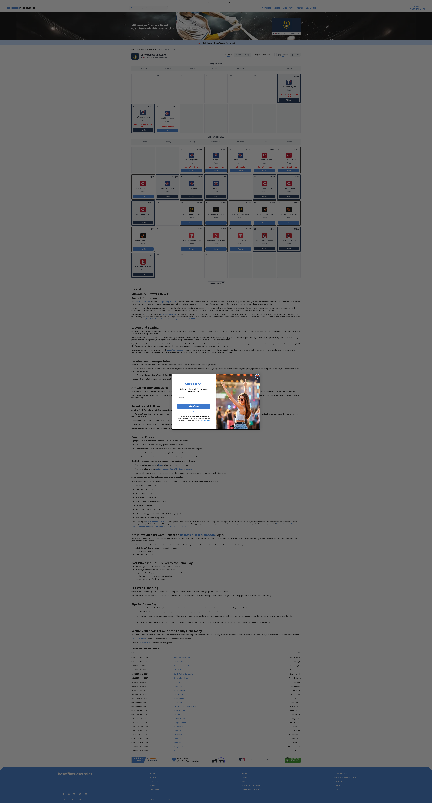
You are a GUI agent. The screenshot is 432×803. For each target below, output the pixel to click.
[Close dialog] (257, 376)
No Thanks (194, 412)
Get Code (194, 406)
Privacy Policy (203, 420)
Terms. (208, 420)
